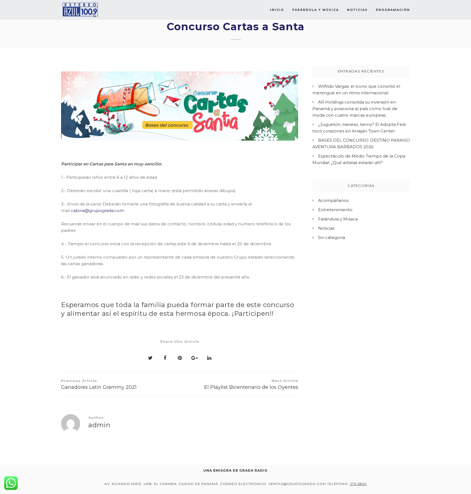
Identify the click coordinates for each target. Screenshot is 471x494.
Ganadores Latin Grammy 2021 (99, 384)
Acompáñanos (333, 200)
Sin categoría (331, 237)
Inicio (277, 10)
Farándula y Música (315, 10)
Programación (393, 10)
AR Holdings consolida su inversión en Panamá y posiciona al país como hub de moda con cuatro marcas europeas (354, 108)
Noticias (357, 10)
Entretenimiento (335, 209)
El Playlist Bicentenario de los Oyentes (251, 384)
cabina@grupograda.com (97, 210)
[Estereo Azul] (80, 9)
